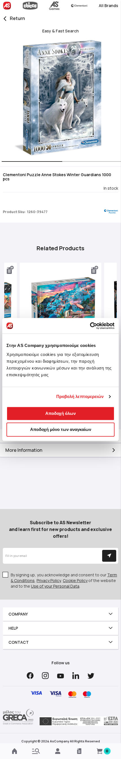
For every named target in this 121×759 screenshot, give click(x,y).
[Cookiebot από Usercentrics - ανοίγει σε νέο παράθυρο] (90, 325)
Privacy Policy (49, 580)
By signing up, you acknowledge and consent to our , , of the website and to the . (64, 580)
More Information (23, 450)
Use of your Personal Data (55, 586)
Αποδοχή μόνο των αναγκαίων (60, 429)
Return (17, 18)
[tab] (60, 450)
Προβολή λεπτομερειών (80, 396)
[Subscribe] (109, 556)
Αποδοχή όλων (60, 413)
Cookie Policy (75, 580)
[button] (30, 162)
